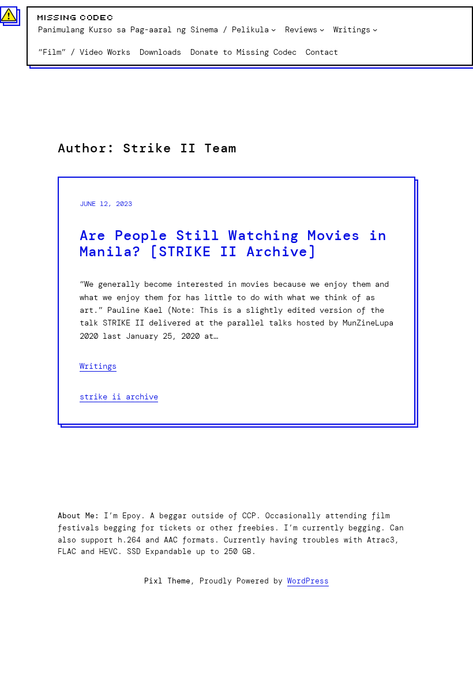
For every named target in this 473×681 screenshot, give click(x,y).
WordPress (308, 581)
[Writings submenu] (375, 29)
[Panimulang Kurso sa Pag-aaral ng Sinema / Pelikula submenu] (273, 29)
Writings (98, 366)
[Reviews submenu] (322, 29)
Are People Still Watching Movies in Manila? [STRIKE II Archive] (233, 244)
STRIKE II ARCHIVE (119, 396)
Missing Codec (75, 18)
